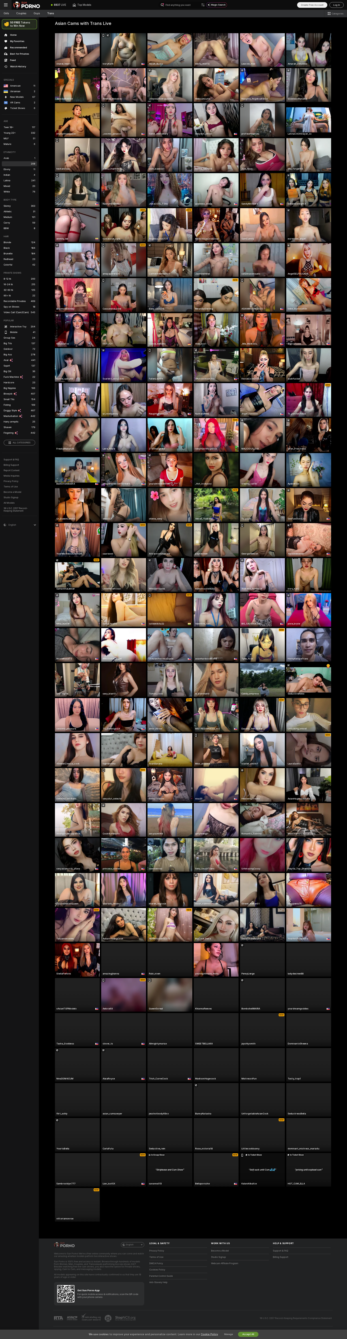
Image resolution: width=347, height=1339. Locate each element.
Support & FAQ (11, 459)
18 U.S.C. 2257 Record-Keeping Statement (16, 509)
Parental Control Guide (161, 1276)
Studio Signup (11, 497)
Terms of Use (11, 486)
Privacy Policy (11, 481)
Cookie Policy (209, 1334)
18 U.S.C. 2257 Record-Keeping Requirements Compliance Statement (296, 1318)
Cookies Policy (157, 1269)
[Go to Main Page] (30, 5)
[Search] (202, 4)
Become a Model (12, 492)
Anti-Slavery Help (158, 1282)
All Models (9, 503)
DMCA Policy (156, 1263)
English (130, 1244)
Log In (336, 5)
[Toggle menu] (6, 5)
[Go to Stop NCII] (125, 1318)
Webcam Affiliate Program (224, 1263)
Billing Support (11, 465)
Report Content (12, 470)
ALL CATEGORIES (22, 442)
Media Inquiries (12, 476)
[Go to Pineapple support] (108, 1318)
